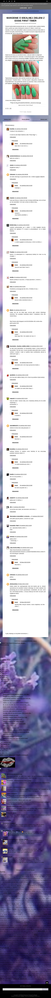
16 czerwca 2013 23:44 (26, 362)
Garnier (13, 907)
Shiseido (7, 962)
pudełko (20, 955)
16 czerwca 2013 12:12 (20, 310)
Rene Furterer (30, 957)
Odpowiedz (13, 137)
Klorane (31, 918)
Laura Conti (40, 925)
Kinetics (13, 918)
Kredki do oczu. (34, 921)
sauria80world (14, 425)
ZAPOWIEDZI (9, 978)
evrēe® (42, 903)
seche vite (13, 960)
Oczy (42, 940)
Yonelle (25, 976)
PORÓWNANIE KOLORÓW (28, 953)
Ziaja (35, 978)
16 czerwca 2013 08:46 (21, 198)
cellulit (49, 891)
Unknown (12, 174)
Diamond (20, 900)
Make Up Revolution (28, 931)
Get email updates (25, 986)
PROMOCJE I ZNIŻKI (9, 955)
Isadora (49, 912)
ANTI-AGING (48, 876)
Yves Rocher (37, 977)
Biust (12, 887)
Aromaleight (24, 878)
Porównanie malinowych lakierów (12, 700)
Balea (45, 880)
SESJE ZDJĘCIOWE (46, 960)
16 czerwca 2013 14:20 (21, 398)
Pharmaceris (48, 948)
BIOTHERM (7, 887)
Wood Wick (36, 975)
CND (44, 893)
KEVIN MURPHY (3, 918)
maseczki (2, 934)
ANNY (44, 876)
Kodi (37, 918)
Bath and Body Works (26, 882)
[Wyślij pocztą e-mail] (6, 108)
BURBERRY (9, 891)
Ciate (21, 893)
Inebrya (25, 912)
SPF (32, 964)
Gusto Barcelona (21, 909)
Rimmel (49, 957)
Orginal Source (27, 943)
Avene (27, 880)
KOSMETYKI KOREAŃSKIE (10, 921)
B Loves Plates (39, 880)
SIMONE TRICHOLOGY (29, 962)
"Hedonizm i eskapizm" (9, 823)
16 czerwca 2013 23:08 (22, 497)
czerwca (5, 692)
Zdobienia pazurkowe (20, 978)
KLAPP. (22, 918)
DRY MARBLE (9, 902)
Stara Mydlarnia (37, 964)
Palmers (15, 945)
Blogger (32, 870)
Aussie (16, 880)
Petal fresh (26, 948)
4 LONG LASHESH (7, 874)
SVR (5, 966)
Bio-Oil (28, 885)
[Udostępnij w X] (9, 108)
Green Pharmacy (7, 909)
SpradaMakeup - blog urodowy (11, 830)
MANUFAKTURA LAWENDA (12, 932)
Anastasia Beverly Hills (36, 876)
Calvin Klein (25, 891)
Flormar (35, 905)
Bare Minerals (12, 882)
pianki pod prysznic (13, 949)
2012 (3, 751)
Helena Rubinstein (47, 909)
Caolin (29, 891)
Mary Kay (39, 932)
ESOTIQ (4, 903)
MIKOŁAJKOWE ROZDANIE (14, 774)
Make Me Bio (10, 931)
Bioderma (33, 885)
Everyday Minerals (32, 903)
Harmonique (28, 909)
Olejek (40, 942)
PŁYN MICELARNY (42, 949)
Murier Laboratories (13, 938)
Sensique (31, 960)
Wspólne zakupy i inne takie (14, 806)
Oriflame (39, 944)
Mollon (26, 936)
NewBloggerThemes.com (34, 996)
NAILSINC (37, 938)
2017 (3, 669)
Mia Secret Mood (42, 934)
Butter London (15, 891)
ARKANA (18, 878)
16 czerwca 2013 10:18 (20, 277)
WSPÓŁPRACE (43, 975)
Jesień (32, 914)
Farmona (2, 905)
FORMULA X (3, 907)
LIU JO (34, 927)
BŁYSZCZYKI (37, 887)
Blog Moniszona (24, 995)
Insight (44, 912)
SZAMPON (18, 966)
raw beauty (46, 955)
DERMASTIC (3, 900)
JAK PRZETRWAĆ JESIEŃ (15, 914)
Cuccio (24, 896)
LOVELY (47, 927)
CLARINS (36, 893)
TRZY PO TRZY (32, 969)
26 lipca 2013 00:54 (25, 562)
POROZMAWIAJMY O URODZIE (12, 953)
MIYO (15, 936)
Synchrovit (13, 966)
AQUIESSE (4, 878)
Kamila (12, 474)
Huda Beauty (38, 911)
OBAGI (39, 940)
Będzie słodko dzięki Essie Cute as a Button (14, 707)
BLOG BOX (27, 887)
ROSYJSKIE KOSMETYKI (12, 958)
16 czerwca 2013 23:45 (26, 386)
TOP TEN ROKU (11, 969)
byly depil (21, 891)
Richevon (45, 957)
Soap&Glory (11, 964)
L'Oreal (45, 923)
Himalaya (7, 911)
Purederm (34, 955)
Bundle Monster (3, 891)
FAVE (10, 905)
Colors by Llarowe (4, 896)
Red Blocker (19, 957)
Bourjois (12, 889)
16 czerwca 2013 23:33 (26, 297)
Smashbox (5, 964)
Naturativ (14, 940)
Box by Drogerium (20, 889)
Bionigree (2, 887)
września (5, 686)
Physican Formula (4, 949)
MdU (23, 934)
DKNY (26, 900)
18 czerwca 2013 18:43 (21, 536)
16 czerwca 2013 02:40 (27, 156)
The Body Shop (39, 966)
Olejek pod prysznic (46, 942)
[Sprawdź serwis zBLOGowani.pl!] (4, 769)
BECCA (25, 884)
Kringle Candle (33, 923)
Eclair (21, 902)
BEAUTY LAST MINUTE (9, 884)
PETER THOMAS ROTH (35, 948)
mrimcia (12, 536)
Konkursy (48, 918)
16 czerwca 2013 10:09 (21, 252)
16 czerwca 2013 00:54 (21, 129)
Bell (28, 884)
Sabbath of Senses (8, 848)
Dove (36, 900)
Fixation (12, 252)
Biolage (38, 885)
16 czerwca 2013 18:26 (24, 425)
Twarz (49, 969)
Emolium (39, 902)
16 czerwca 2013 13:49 (22, 375)
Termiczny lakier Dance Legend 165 (12, 719)
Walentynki (2, 975)
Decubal (24, 898)
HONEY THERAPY (22, 911)
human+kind (44, 911)
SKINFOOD (48, 962)
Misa (8, 936)
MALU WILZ (48, 931)
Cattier (37, 891)
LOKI (41, 927)
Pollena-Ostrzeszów (23, 951)
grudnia (5, 679)
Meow (36, 934)
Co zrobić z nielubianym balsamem (16, 787)
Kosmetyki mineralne (23, 922)
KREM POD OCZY (25, 923)
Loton (43, 927)
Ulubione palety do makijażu (16, 971)
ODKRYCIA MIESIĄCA (5, 942)
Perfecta (16, 948)
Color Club (25, 894)
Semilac (26, 960)
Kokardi (40, 918)
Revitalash (36, 957)
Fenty (27, 905)
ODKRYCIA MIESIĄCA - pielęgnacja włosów (14, 709)
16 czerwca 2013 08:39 (22, 174)
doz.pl (38, 900)
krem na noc (17, 923)
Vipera (37, 973)
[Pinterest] (9, 1)
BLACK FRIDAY (21, 887)
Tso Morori (38, 969)
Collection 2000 (14, 894)
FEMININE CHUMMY (17, 905)
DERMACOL (48, 898)
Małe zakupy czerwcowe (9, 725)
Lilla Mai (20, 927)
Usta (36, 971)
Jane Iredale (25, 914)
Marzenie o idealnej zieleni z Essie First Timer (15, 717)
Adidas (44, 874)
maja (4, 740)
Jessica (36, 914)
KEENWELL (44, 916)
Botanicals (8, 889)
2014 (3, 675)
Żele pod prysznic (6, 980)
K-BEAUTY (25, 916)
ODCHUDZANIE (47, 940)
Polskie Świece (31, 951)
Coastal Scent (7, 894)
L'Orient (12, 925)
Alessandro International (10, 876)
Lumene (7, 929)
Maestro (49, 929)
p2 (50, 944)
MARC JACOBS (30, 932)
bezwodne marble (7, 885)
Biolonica (49, 885)
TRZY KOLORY (23, 969)
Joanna (45, 914)
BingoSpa (24, 885)
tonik (19, 967)
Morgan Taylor (36, 936)
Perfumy (20, 948)
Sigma (11, 962)
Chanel (1, 893)
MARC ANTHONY (22, 932)
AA (31, 875)
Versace (17, 973)
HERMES (2, 911)
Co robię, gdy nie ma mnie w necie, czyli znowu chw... (17, 713)
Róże (33, 958)
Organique (21, 944)
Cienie (24, 893)
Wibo (23, 975)
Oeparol (27, 942)
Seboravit (9, 960)
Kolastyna (44, 918)
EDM (28, 902)
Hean (35, 909)
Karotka (12, 129)
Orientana (34, 944)
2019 (3, 665)
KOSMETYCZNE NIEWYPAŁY (14, 920)
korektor (2, 920)
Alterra (23, 876)
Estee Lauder (20, 903)
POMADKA (38, 951)
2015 (3, 673)
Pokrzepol (9, 951)
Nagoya (29, 938)
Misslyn (11, 936)
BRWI (31, 889)
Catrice (33, 891)
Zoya (45, 978)
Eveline (26, 903)
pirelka (12, 277)
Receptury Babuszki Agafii (10, 957)
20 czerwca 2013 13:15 (26, 547)
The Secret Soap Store (5, 967)
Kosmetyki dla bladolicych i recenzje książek (15, 839)
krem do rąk (48, 921)
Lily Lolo (24, 927)
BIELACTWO (14, 885)
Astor (6, 880)
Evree (38, 903)
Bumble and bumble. (46, 889)
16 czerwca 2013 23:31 (26, 239)
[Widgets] (47, 982)
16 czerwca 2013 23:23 (26, 143)
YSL (32, 976)
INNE (41, 912)
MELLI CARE (31, 934)
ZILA (38, 978)
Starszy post (43, 119)
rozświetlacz (28, 958)
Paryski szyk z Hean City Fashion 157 (13, 696)
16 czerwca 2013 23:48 (26, 462)
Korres (6, 920)
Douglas (33, 900)
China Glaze (7, 893)
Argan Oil (14, 878)
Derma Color (42, 898)
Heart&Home (40, 909)
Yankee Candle (18, 976)
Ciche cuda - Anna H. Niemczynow (16, 840)
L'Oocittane (40, 923)
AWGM (34, 880)
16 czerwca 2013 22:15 (21, 449)
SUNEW (2, 966)
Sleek (1, 964)
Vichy (24, 973)
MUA (48, 936)
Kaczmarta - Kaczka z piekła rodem (20, 346)
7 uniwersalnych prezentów (19, 874)
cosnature (20, 896)
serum (40, 960)
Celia (42, 891)
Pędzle (43, 948)
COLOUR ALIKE (13, 896)
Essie (25, 111)
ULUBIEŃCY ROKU (4, 971)
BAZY (39, 882)
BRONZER (27, 889)
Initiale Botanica (36, 912)
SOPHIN (16, 964)
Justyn (12, 165)
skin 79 (40, 962)
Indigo (22, 912)
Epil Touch (45, 902)
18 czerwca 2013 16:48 (25, 525)
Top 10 (33, 967)
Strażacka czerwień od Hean (10, 715)
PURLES (39, 955)
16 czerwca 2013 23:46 (26, 413)
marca (5, 744)
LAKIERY (25, 925)
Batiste (34, 882)
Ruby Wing (38, 958)
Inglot (28, 912)
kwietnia (5, 742)
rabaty (42, 955)
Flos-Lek (39, 905)
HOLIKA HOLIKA (13, 911)
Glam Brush (30, 907)
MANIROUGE (3, 932)
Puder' (27, 955)
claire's (28, 893)
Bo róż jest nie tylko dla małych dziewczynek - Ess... (17, 704)
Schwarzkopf (3, 960)
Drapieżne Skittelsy (8, 734)
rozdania (22, 958)
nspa (26, 940)
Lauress (2, 927)
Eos (42, 902)
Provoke (16, 955)
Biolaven (42, 885)
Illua (17, 912)
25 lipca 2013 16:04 (23, 584)
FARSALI (7, 905)
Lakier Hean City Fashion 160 (11, 728)
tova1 (27, 23)
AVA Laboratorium (21, 880)
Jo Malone (40, 914)
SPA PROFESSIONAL (26, 964)
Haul (32, 909)
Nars (50, 938)
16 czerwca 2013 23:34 (26, 332)
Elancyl (33, 902)
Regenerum (24, 957)
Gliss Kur (41, 907)
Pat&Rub (45, 945)
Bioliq (45, 885)
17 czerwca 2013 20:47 (37, 516)
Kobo (34, 918)
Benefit (46, 884)
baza (37, 882)
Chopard (14, 893)
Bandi (6, 882)
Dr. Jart (48, 900)
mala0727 (12, 497)
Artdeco (35, 878)
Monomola (30, 936)
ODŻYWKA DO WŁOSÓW (18, 942)
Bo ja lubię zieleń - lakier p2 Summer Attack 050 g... (16, 730)
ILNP (19, 912)
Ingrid (31, 912)
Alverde (27, 876)
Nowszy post (7, 119)
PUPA (30, 955)
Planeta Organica (32, 949)
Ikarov (1, 912)
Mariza (35, 932)
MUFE (7, 938)
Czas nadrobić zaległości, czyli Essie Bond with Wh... (17, 698)
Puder (24, 955)
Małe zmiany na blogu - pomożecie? (12, 736)
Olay (38, 942)
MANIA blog (13, 225)
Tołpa (11, 967)
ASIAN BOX (2, 880)
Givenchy (25, 907)
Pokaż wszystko (47, 868)
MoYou (41, 936)
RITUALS (2, 958)
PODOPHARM (3, 951)
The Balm (32, 966)
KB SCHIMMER (38, 916)
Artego (38, 878)
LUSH (15, 929)
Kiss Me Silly (18, 918)
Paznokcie (29, 111)
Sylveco (9, 966)
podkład (49, 949)
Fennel (24, 905)
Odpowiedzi (15, 140)
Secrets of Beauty (20, 960)
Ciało (18, 893)
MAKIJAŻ (35, 931)
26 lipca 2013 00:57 (25, 602)
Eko (30, 902)
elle (11, 507)
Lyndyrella (28, 929)
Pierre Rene (21, 949)
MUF (4, 938)
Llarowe (38, 927)
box (15, 889)
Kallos (29, 916)
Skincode (44, 962)
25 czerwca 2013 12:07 (22, 574)
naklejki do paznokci (44, 938)
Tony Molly (23, 967)
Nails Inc (33, 938)
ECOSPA (25, 902)
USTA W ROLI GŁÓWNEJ (44, 971)
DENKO (31, 898)
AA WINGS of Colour (37, 874)
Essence (9, 903)
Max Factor (14, 934)
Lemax (16, 927)
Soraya (20, 964)
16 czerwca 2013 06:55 (20, 165)
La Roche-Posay (18, 925)
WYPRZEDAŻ (11, 976)
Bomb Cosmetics (44, 887)
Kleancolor (26, 918)
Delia (27, 898)
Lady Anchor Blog (15, 547)
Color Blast (19, 894)
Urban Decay (31, 971)
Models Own (20, 936)
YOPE (29, 976)
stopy (42, 964)
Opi (1, 944)
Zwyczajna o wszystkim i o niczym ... (20, 516)
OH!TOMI (31, 942)
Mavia (11, 310)
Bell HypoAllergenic (35, 884)
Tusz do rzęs (44, 969)
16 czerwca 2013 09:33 (23, 225)
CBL (40, 891)
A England (27, 874)
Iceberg (49, 911)
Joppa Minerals (8, 916)
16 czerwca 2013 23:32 (26, 265)
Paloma (19, 945)
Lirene (31, 927)
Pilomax (26, 949)
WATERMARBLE (9, 975)
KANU (32, 916)
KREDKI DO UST (42, 921)
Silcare (14, 962)
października (6, 683)
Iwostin (6, 914)
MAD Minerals (44, 929)
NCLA (18, 940)
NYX (36, 940)
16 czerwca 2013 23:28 (26, 185)
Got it (30, 8)
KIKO (9, 918)
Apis (1, 878)
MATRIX (9, 934)
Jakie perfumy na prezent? (14, 849)
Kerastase (49, 916)
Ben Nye (42, 884)
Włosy (30, 975)
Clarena (32, 893)
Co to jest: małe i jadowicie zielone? (12, 711)
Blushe (32, 887)
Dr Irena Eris (43, 900)
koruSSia (12, 449)
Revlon (41, 957)
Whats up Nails (17, 975)
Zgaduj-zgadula (30, 978)
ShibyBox (2, 962)
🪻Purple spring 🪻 (13, 832)
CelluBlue (46, 891)
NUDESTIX (29, 940)
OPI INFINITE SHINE (8, 943)
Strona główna (25, 119)
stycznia (5, 748)
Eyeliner (46, 903)
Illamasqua (13, 912)
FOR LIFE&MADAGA (46, 905)
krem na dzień (10, 923)
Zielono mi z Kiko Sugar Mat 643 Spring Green (15, 738)
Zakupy (2, 978)
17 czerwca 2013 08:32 (18, 507)
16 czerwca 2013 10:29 (19, 286)
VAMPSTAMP (3, 973)
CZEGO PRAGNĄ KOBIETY (41, 896)
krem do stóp (3, 923)
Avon (30, 880)
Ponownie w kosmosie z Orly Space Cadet (14, 723)
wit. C (26, 975)
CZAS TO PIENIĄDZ (30, 896)
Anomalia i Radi (14, 525)
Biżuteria (15, 887)
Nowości (22, 940)
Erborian (49, 902)
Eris (1, 903)
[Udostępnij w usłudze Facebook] (10, 108)
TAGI (29, 966)
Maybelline (19, 934)
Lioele (27, 927)
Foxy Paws (9, 907)
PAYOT (49, 945)
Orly (48, 944)
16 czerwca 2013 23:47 (26, 436)
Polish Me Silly (15, 951)
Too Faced (29, 967)
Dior (23, 900)
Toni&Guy (15, 967)
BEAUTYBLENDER (19, 884)
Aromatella (30, 878)
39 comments (33, 23)
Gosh (1, 909)
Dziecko (14, 902)
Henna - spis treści (7, 824)
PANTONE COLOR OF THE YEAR (31, 945)
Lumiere (11, 929)
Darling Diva (7, 898)
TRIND (17, 969)
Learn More (23, 8)
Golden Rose (47, 907)
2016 (3, 671)
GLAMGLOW (36, 907)
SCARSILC (44, 958)
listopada (5, 681)
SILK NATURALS (20, 962)
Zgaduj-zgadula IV (12, 793)
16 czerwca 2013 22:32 (20, 474)
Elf (36, 902)
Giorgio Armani (19, 907)
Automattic (18, 996)
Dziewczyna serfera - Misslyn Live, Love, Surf (19, 800)
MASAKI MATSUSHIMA (46, 932)
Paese (2, 945)
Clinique (40, 893)
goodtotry (12, 375)
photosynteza (14, 584)
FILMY (31, 905)
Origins (44, 944)
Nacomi (25, 938)
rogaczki (12, 398)
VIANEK (21, 973)
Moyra (45, 936)
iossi (47, 912)
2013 (3, 677)
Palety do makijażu (8, 945)
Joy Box (13, 916)
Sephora (36, 960)
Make (5, 931)
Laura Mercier (47, 925)
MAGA (2, 931)
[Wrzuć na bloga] (7, 108)
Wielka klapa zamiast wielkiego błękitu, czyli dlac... (16, 694)
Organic (16, 943)
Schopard (49, 958)
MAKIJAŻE (42, 931)
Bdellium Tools (44, 882)
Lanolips (36, 925)
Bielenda (19, 885)
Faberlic (49, 903)
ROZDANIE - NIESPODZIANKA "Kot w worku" (19, 780)
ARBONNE (9, 878)
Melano (26, 934)
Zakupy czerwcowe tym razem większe (13, 721)
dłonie (29, 900)
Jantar (29, 914)
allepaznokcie (19, 876)
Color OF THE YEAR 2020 (45, 894)
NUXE (33, 940)
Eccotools (18, 902)
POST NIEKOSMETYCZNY (43, 953)
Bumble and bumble (37, 889)
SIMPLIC (37, 962)
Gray (11, 286)
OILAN (35, 942)
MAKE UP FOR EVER (18, 931)
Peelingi (12, 948)
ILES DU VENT (7, 912)
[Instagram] (14, 1)
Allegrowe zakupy (11, 813)
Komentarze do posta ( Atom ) (29, 641)
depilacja (36, 898)
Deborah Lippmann (16, 898)
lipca (4, 690)
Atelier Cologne (11, 880)
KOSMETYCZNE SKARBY (27, 920)
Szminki (23, 966)
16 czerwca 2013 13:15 (36, 346)
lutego (5, 746)
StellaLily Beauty (7, 856)
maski (5, 934)
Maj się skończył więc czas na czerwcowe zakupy (16, 732)
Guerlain (14, 909)
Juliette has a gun (19, 916)
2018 (3, 667)
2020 (3, 663)
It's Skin (2, 914)
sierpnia (5, 688)
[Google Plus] (12, 1)
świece (26, 966)
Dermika (9, 900)
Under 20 (25, 971)
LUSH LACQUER (21, 929)
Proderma (2, 955)
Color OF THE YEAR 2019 (34, 894)
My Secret (20, 938)
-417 (1, 874)
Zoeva (41, 978)
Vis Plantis (41, 973)
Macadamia (37, 929)
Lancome (31, 925)
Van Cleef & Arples (10, 973)
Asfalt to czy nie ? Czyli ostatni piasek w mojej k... (16, 702)
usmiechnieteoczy (15, 156)
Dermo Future (14, 900)
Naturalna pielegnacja (6, 940)
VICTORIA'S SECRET (31, 973)
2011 (3, 753)
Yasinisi (12, 198)
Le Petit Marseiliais (9, 927)
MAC (33, 929)
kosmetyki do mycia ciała (39, 920)
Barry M (18, 882)
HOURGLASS (31, 911)
